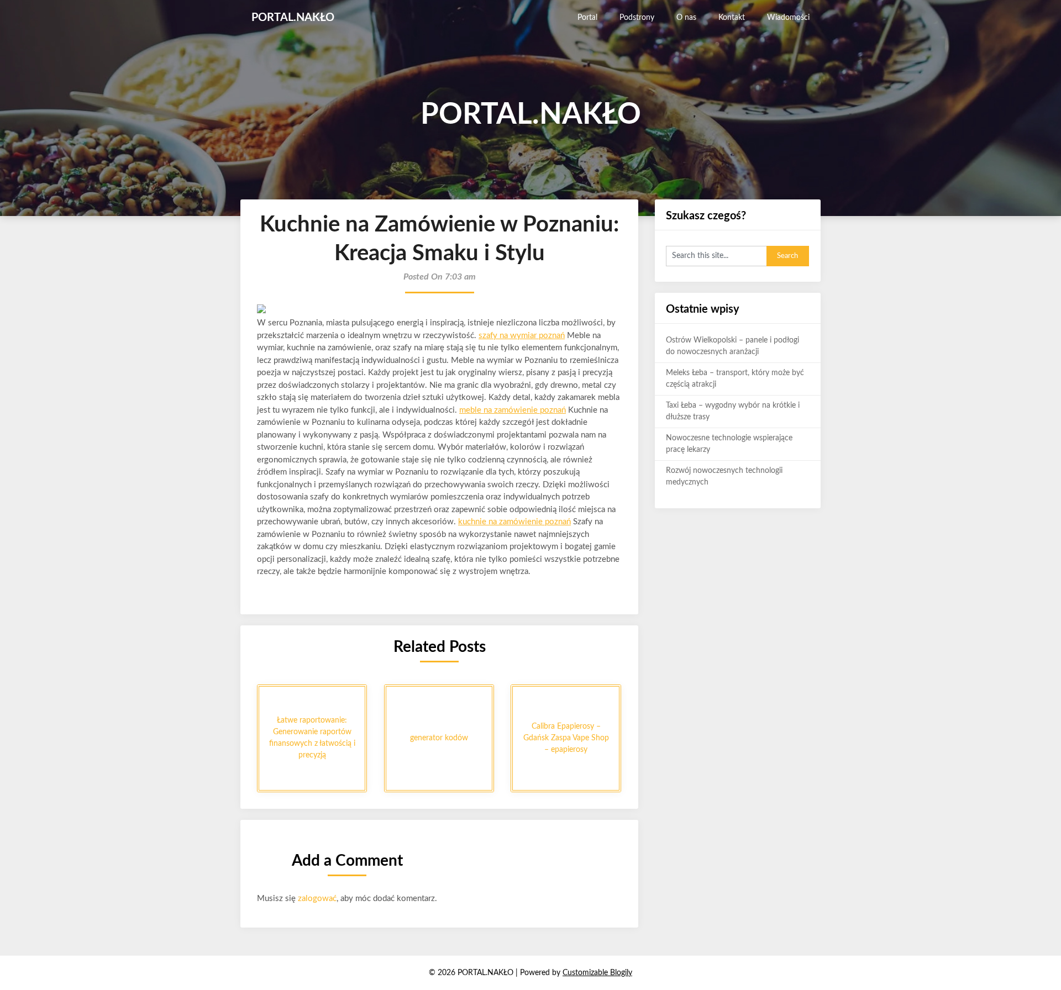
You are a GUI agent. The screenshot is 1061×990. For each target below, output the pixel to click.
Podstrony (636, 18)
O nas (686, 18)
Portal (587, 18)
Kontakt (731, 18)
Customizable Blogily (597, 973)
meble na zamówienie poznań (512, 410)
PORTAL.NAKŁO (292, 17)
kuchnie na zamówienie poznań (514, 522)
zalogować (317, 898)
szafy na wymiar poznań (522, 335)
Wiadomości (788, 18)
